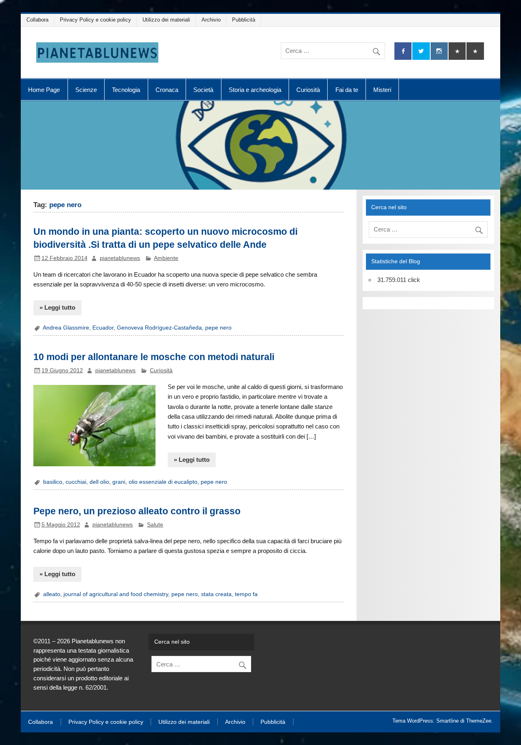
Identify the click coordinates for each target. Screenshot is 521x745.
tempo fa (246, 594)
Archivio (211, 20)
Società (203, 89)
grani (118, 482)
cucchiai (76, 482)
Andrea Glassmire (66, 328)
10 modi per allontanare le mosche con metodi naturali (153, 357)
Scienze (86, 89)
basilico (52, 482)
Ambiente (166, 258)
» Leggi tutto (57, 307)
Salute (155, 525)
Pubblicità (243, 20)
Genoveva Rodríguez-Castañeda (159, 328)
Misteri (382, 89)
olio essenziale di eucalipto (163, 482)
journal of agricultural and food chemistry (115, 594)
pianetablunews (120, 258)
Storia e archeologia (255, 89)
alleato (51, 594)
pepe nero (218, 328)
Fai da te (346, 89)
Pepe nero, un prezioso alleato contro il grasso (137, 511)
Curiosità (308, 89)
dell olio (99, 482)
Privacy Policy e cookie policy (95, 20)
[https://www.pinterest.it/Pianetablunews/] (457, 51)
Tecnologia (126, 89)
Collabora (37, 20)
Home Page (44, 89)
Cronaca (166, 89)
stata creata (216, 594)
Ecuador (103, 328)
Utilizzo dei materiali (166, 20)
